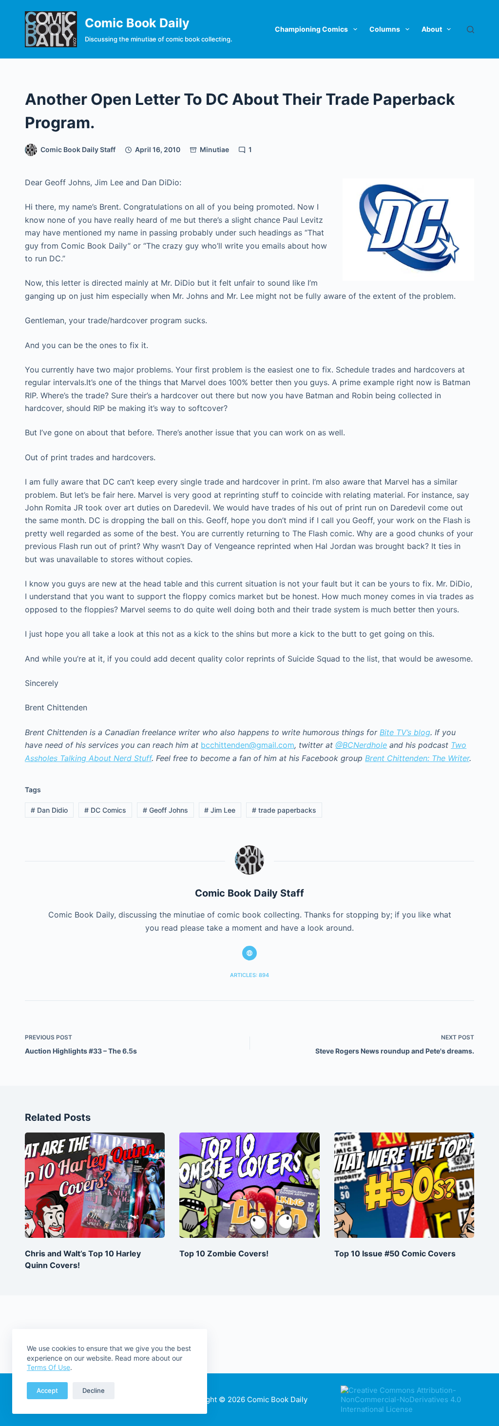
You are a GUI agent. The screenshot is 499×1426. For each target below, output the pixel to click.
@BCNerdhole (361, 745)
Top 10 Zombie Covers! (224, 1253)
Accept (47, 1390)
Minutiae (214, 149)
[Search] (470, 29)
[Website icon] (249, 953)
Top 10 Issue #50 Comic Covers (395, 1253)
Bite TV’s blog (405, 732)
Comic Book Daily (137, 23)
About (432, 29)
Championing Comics (311, 29)
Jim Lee (219, 810)
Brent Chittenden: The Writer (417, 758)
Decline (93, 1390)
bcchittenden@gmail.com (247, 745)
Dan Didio (49, 810)
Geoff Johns (165, 810)
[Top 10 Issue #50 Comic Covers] (404, 1185)
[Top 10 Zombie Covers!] (249, 1185)
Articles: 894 (249, 975)
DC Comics (105, 810)
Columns (384, 29)
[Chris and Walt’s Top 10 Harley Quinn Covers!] (95, 1185)
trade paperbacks (284, 810)
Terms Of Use (48, 1367)
